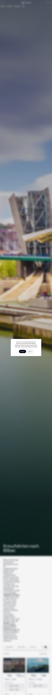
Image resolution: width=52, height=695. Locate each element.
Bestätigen (22, 351)
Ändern (30, 351)
